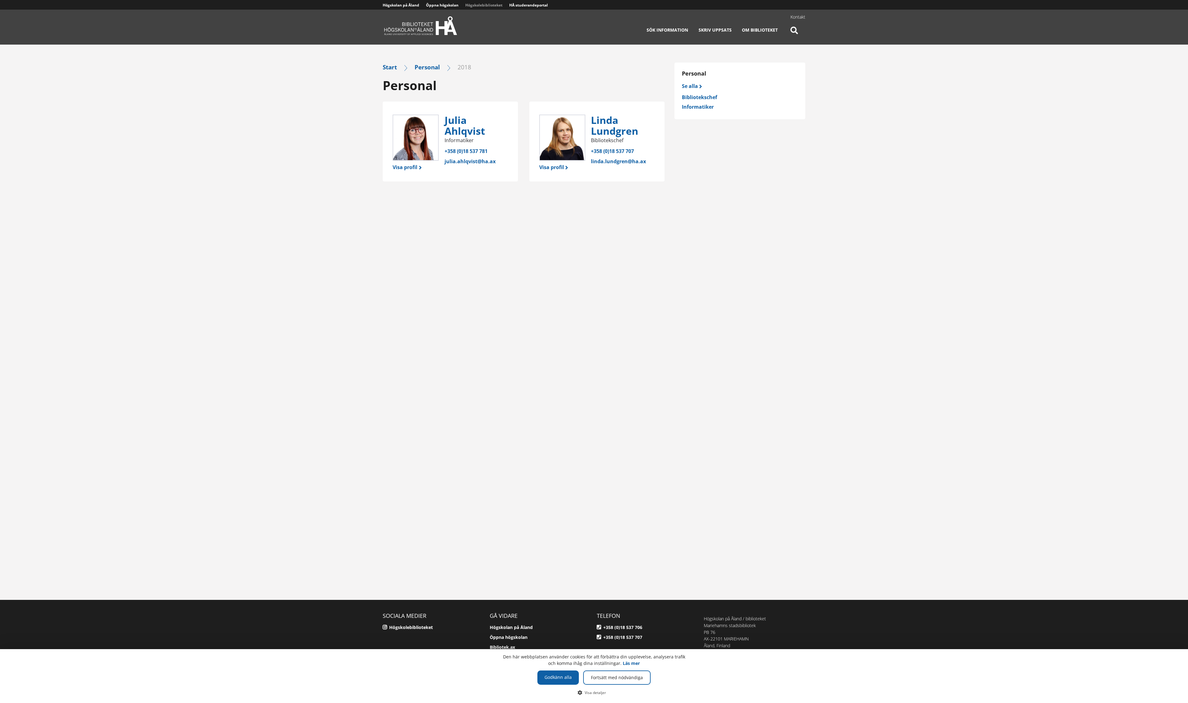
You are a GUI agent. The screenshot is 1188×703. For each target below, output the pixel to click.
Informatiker (698, 106)
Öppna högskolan (442, 5)
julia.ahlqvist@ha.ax (470, 161)
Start (390, 67)
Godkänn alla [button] (558, 677)
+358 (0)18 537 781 (466, 151)
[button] (594, 692)
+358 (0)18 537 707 (612, 151)
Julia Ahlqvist (465, 125)
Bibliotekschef (699, 97)
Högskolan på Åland (401, 5)
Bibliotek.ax (502, 647)
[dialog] (594, 676)
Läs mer (631, 663)
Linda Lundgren (614, 125)
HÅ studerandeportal (528, 5)
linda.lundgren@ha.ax (618, 161)
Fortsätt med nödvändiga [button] (617, 677)
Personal (427, 67)
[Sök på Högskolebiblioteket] (794, 34)
